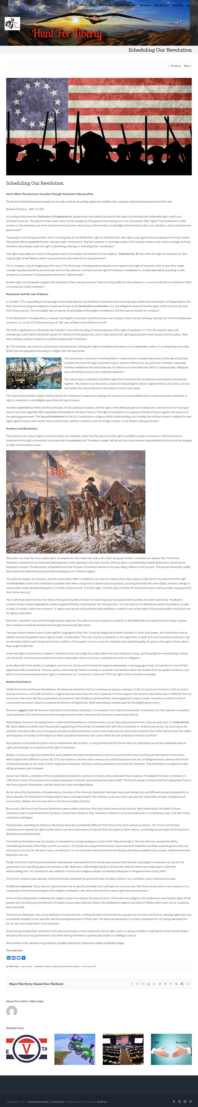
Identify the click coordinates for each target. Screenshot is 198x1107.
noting (18, 871)
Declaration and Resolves (94, 306)
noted (79, 367)
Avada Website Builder (38, 1101)
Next (186, 66)
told (54, 632)
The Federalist (14, 950)
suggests (22, 710)
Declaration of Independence (55, 216)
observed (26, 886)
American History (43, 966)
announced (119, 665)
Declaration (18, 583)
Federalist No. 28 (128, 254)
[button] (188, 5)
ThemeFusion (58, 1101)
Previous (176, 66)
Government (67, 966)
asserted (34, 242)
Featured (56, 966)
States (77, 966)
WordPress (102, 1101)
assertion (75, 440)
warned (40, 604)
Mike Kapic (14, 966)
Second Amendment (53, 416)
